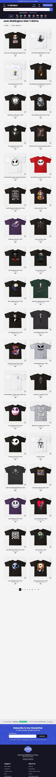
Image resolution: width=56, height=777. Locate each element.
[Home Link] (12, 5)
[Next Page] (38, 589)
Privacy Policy (25, 739)
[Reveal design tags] (25, 50)
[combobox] (26, 9)
